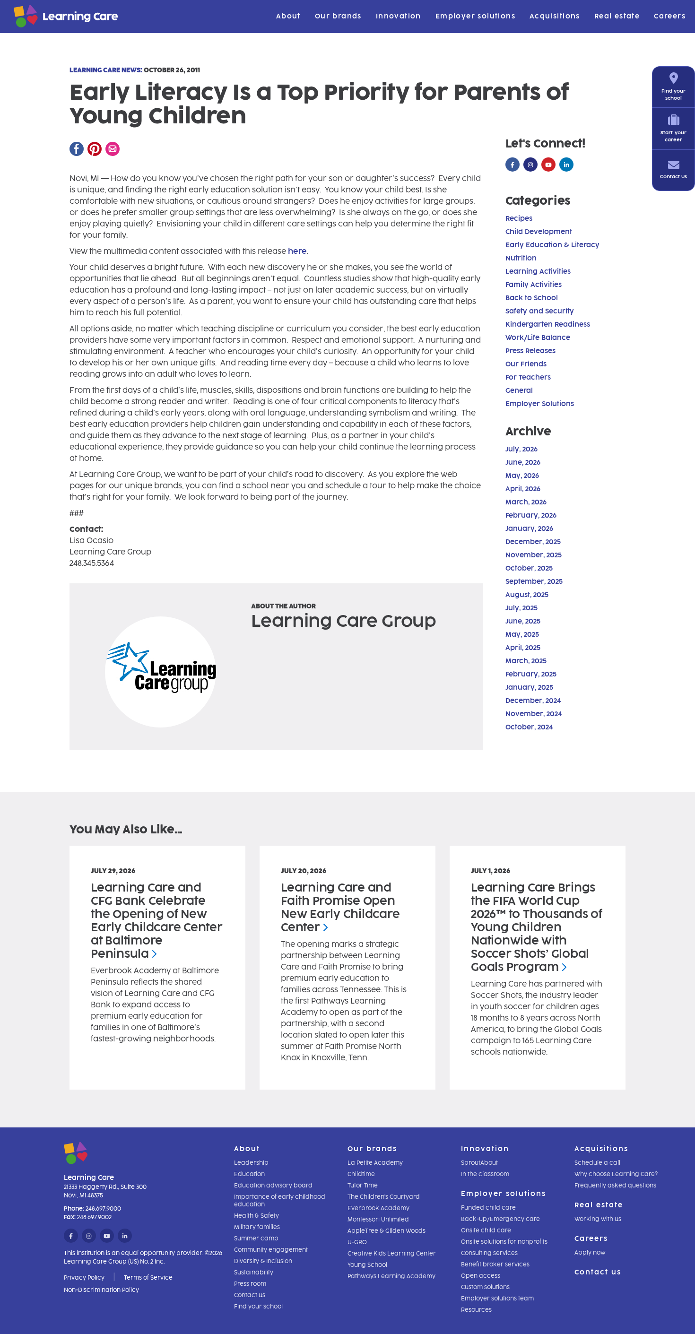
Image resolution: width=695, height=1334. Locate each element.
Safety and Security (539, 311)
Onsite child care (486, 1230)
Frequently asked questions (615, 1185)
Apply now (590, 1252)
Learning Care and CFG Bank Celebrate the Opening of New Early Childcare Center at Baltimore (157, 921)
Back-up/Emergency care (500, 1219)
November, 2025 (533, 555)
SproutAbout (479, 1163)
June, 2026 (522, 463)
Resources (476, 1310)
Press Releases (530, 351)
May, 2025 (522, 635)
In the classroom (485, 1174)
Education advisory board (273, 1185)
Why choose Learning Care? (616, 1174)
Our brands (338, 16)
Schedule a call (597, 1163)
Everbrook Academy (378, 1208)
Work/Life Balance (537, 338)
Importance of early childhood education (279, 1201)
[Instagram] (530, 165)
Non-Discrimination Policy (101, 1290)
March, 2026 (526, 502)
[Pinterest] (94, 149)
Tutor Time (363, 1185)
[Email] (112, 149)
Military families (257, 1227)
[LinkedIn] (566, 165)
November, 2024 (533, 714)
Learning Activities (538, 272)
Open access (480, 1276)
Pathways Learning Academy (391, 1276)
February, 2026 (530, 515)
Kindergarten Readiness (547, 325)
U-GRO (357, 1242)
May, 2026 (522, 476)
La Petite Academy (375, 1163)
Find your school (258, 1306)
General (519, 391)
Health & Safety (256, 1216)
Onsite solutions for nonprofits (504, 1242)
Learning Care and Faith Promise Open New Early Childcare (340, 907)
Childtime (361, 1174)
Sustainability (253, 1272)
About (288, 16)
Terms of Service (148, 1277)
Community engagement (271, 1250)
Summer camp (256, 1238)
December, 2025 (533, 542)
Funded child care (488, 1207)
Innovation (398, 16)
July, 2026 (521, 449)
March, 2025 (526, 661)
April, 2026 (522, 489)
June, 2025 (522, 621)
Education (249, 1174)
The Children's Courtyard (384, 1197)
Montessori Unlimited (378, 1219)
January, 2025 (529, 688)
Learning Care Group (343, 621)
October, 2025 (529, 568)
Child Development (538, 232)
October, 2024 (529, 727)
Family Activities (533, 285)
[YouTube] (548, 165)
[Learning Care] (42, 18)
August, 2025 (526, 595)
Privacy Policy (84, 1277)
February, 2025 (530, 674)
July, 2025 (521, 608)
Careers (670, 16)
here (297, 251)
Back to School (531, 298)
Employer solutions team (497, 1298)
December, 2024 (533, 701)
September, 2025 (534, 582)
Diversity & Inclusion (263, 1261)
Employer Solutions (539, 404)
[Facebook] (77, 149)
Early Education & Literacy (552, 245)
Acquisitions (555, 16)
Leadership (251, 1163)
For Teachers (528, 377)
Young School (367, 1265)
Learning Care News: (106, 70)
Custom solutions (485, 1287)
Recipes (518, 219)
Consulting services (489, 1253)
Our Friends (526, 364)
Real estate (617, 16)
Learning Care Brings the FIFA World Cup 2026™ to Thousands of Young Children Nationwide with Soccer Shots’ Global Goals (536, 927)
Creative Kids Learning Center (392, 1253)
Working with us (597, 1219)
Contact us (249, 1295)
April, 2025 (522, 648)
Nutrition (521, 258)
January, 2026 (529, 529)
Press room (250, 1284)
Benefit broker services (495, 1264)
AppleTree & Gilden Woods (387, 1231)
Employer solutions (475, 16)
